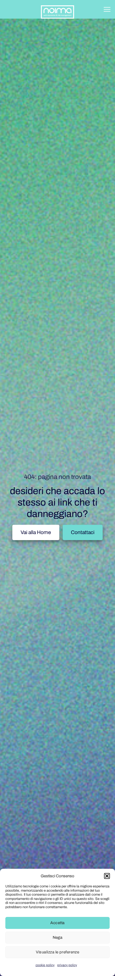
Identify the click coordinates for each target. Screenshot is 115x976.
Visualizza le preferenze (57, 952)
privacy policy (67, 965)
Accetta (57, 923)
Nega (58, 937)
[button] (107, 876)
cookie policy (45, 965)
